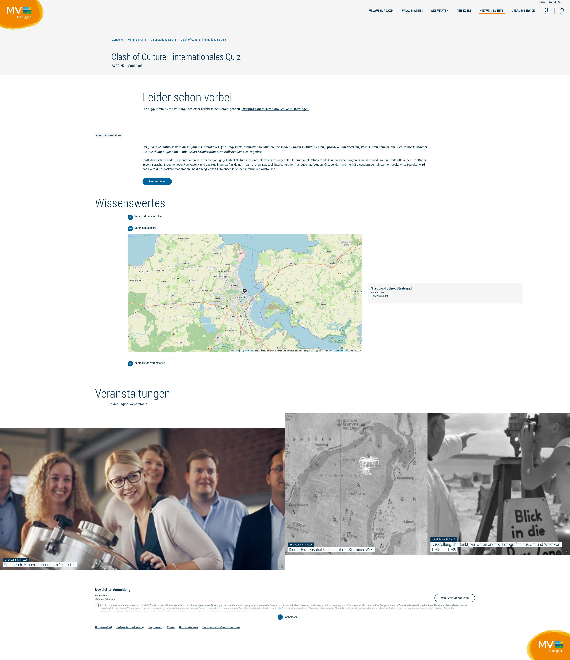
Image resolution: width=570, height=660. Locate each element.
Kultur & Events (137, 39)
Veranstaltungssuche (163, 39)
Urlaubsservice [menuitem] (523, 10)
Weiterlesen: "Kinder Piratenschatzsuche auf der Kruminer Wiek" (356, 484)
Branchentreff (103, 627)
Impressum (155, 627)
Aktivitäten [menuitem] (439, 10)
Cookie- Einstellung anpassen (221, 627)
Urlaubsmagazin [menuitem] (381, 10)
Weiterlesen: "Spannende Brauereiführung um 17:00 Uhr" (142, 499)
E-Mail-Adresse (102, 595)
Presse (542, 2)
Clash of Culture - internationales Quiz (203, 39)
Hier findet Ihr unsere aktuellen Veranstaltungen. (275, 109)
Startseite (117, 39)
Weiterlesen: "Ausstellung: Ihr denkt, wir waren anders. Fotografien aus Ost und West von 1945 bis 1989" (499, 484)
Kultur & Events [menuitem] (492, 10)
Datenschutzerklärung (130, 627)
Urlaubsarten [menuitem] (412, 10)
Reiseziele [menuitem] (464, 10)
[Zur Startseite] (23, 16)
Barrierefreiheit (188, 627)
